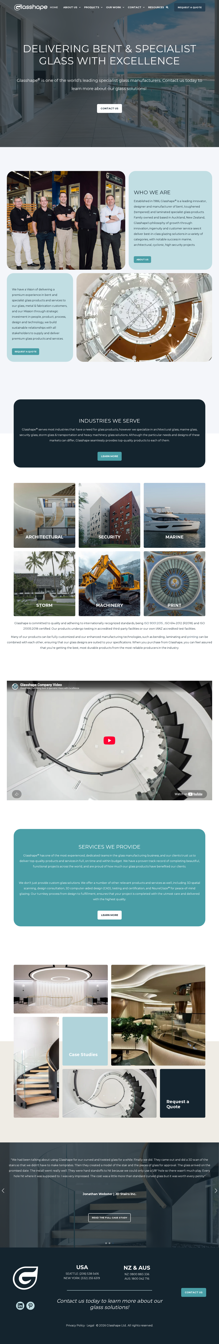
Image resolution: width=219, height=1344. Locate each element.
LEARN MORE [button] (109, 456)
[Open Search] (167, 7)
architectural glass (166, 429)
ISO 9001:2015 (153, 623)
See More (85, 1055)
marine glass (188, 429)
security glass (29, 435)
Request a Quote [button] (25, 351)
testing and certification (128, 888)
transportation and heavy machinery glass (86, 435)
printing (192, 637)
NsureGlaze (161, 888)
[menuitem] (55, 7)
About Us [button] (142, 259)
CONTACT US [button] (194, 1292)
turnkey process (48, 893)
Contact (182, 1107)
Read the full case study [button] (109, 1217)
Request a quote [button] (190, 7)
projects (53, 866)
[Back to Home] (31, 7)
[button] (106, 1243)
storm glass (46, 435)
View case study (61, 1003)
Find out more (44, 537)
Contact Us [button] (109, 108)
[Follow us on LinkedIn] (20, 1306)
